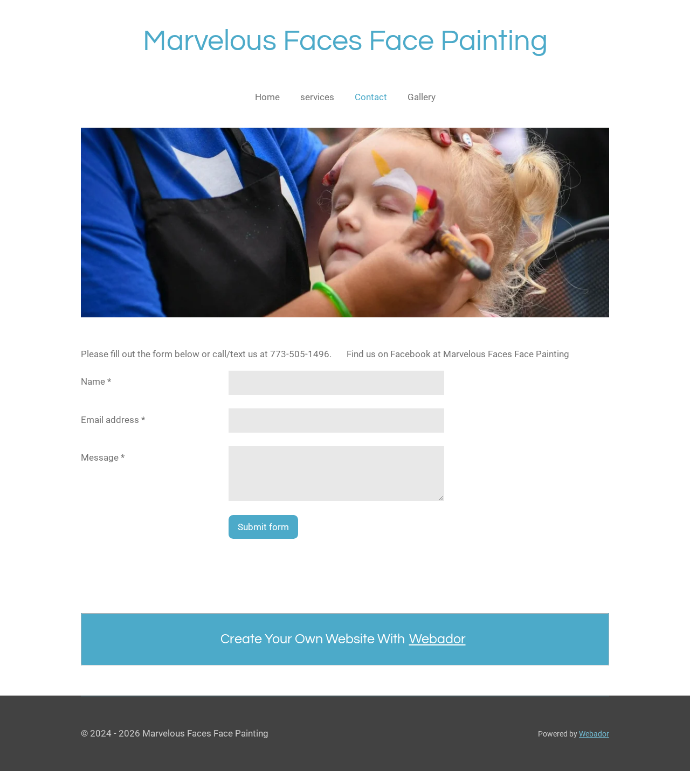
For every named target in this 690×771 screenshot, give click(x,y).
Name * (96, 381)
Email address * (113, 419)
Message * (103, 457)
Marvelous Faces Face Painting (345, 41)
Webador (437, 639)
